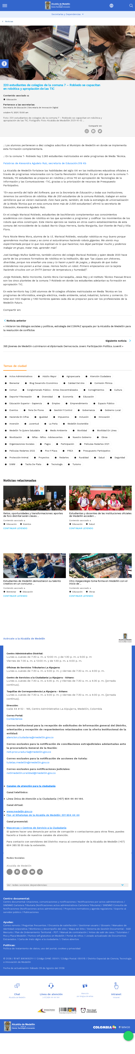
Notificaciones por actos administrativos (100, 901)
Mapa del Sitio (77, 928)
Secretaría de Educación (15, 108)
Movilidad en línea (106, 430)
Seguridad (120, 457)
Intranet (116, 997)
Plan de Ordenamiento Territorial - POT (37, 932)
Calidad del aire (76, 383)
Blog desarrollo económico (43, 383)
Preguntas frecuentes (34, 925)
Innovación (104, 417)
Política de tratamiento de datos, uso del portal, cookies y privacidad (41, 948)
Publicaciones (31, 912)
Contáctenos (14, 718)
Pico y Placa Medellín (15, 935)
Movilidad (82, 430)
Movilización (15, 437)
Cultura (118, 390)
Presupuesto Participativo (96, 451)
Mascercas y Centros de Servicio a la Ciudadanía (36, 827)
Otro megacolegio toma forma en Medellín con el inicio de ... (98, 582)
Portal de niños (75, 935)
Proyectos (44, 457)
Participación (67, 444)
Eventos (13, 410)
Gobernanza (88, 410)
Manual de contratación (73, 932)
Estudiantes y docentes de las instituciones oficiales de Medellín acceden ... (100, 515)
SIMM (12, 464)
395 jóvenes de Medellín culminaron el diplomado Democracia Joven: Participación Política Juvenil (62, 346)
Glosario (106, 925)
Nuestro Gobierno (82, 437)
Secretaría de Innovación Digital (43, 108)
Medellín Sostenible (78, 423)
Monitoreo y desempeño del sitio (48, 928)
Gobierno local (113, 410)
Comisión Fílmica (103, 383)
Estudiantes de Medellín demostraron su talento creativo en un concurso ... (32, 582)
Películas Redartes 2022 (22, 451)
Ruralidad (84, 457)
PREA (70, 451)
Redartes (64, 457)
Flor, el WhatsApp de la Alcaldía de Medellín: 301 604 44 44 (43, 815)
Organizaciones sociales (21, 444)
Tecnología (56, 464)
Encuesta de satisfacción (63, 925)
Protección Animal (18, 457)
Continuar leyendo (15, 528)
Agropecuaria (73, 376)
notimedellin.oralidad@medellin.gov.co (31, 773)
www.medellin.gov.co (19, 811)
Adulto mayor (49, 376)
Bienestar (14, 383)
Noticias (9, 21)
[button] (104, 5)
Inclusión (84, 417)
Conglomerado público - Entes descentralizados (52, 390)
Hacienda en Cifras (19, 417)
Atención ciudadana (100, 376)
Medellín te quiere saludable (24, 430)
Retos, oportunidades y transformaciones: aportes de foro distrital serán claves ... (33, 515)
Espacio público (106, 403)
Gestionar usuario (89, 925)
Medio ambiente (58, 430)
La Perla (53, 423)
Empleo (56, 403)
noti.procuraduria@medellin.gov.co (29, 751)
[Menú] (11, 5)
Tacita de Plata (33, 464)
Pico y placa (51, 451)
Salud (102, 457)
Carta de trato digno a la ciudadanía (38, 939)
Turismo (76, 464)
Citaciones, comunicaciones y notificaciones (51, 901)
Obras (104, 437)
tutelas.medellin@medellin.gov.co (28, 762)
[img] (5, 5)
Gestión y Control (63, 410)
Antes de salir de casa (102, 932)
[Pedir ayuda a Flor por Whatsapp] (128, 1036)
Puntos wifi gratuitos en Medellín (46, 935)
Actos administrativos (20, 376)
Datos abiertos (70, 939)
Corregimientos (96, 390)
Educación (12, 99)
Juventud (34, 423)
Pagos (47, 444)
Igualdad (43, 417)
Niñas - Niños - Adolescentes (47, 437)
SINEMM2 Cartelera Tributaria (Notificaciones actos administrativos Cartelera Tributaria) (52, 905)
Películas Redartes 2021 (96, 444)
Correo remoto (12, 925)
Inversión (14, 423)
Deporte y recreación (20, 396)
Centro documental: (14, 901)
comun (13, 390)
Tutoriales (122, 932)
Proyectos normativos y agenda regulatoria (88, 908)
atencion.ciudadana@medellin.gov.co (30, 737)
